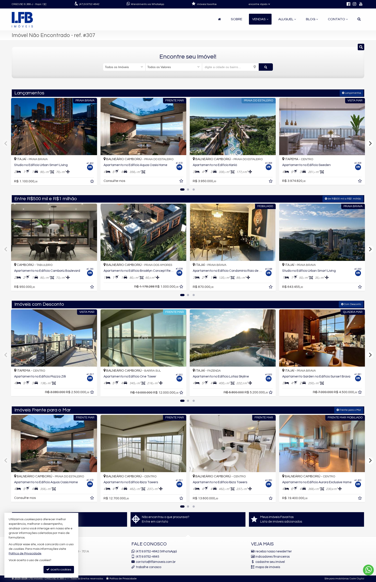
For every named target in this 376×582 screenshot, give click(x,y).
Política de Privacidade (123, 578)
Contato (336, 19)
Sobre (236, 19)
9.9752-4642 (89, 4)
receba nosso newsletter (273, 551)
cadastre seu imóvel (270, 562)
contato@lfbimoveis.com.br (156, 562)
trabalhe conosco (148, 567)
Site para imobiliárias (337, 578)
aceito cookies (60, 569)
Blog (310, 19)
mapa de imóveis (267, 567)
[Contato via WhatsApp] (368, 570)
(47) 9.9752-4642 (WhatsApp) (156, 551)
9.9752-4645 (147, 556)
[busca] (359, 19)
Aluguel (285, 19)
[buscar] (266, 67)
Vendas (259, 19)
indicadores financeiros (272, 556)
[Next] (370, 143)
